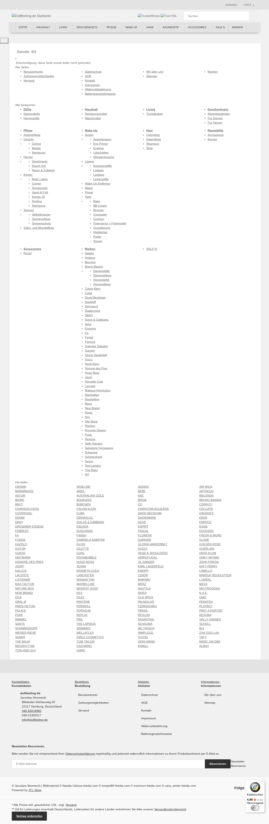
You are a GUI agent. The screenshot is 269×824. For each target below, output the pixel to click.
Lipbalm (98, 170)
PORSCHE (83, 610)
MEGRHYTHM (24, 646)
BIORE (19, 500)
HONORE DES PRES (29, 562)
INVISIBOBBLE (86, 557)
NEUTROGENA (209, 588)
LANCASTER (85, 575)
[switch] (255, 808)
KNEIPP (143, 570)
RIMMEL (21, 619)
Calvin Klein (92, 288)
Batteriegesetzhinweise (156, 734)
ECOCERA (206, 531)
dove (88, 324)
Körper (28, 174)
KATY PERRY (208, 566)
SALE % (151, 249)
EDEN (203, 517)
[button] (22, 681)
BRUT (19, 504)
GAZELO (21, 544)
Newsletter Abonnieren (238, 764)
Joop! (88, 377)
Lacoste (90, 386)
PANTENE (83, 601)
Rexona (90, 439)
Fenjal (89, 337)
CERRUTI (205, 504)
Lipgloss (98, 174)
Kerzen (212, 139)
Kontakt (146, 710)
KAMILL (143, 646)
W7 (87, 474)
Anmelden (231, 4)
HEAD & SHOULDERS (152, 553)
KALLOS (20, 570)
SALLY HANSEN (210, 619)
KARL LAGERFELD (151, 566)
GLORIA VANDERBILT (152, 544)
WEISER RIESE (25, 632)
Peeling (37, 201)
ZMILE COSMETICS (90, 637)
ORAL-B (20, 601)
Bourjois (90, 262)
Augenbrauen (102, 139)
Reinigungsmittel (96, 113)
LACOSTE (22, 575)
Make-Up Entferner (97, 183)
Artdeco (90, 257)
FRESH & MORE (210, 535)
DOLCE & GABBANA (90, 522)
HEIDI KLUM (207, 553)
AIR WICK (205, 486)
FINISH (81, 535)
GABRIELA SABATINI (90, 539)
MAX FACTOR (24, 584)
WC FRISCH (146, 628)
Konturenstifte (102, 165)
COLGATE (206, 508)
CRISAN (20, 486)
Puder (97, 236)
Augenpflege (32, 135)
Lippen (89, 161)
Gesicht (29, 139)
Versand (83, 710)
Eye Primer (100, 143)
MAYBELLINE (85, 584)
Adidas (89, 253)
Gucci (88, 359)
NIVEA (142, 593)
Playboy (90, 425)
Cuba (88, 293)
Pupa (88, 434)
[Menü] (262, 782)
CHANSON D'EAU (27, 508)
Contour (98, 219)
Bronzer (98, 210)
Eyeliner (98, 148)
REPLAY (82, 615)
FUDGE (20, 539)
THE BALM (22, 641)
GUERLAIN (206, 548)
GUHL (80, 553)
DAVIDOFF (206, 513)
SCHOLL (205, 624)
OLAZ (80, 597)
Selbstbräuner (41, 214)
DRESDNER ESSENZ (29, 526)
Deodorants (39, 161)
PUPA (19, 615)
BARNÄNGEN (24, 491)
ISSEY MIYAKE (209, 557)
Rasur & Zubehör (43, 170)
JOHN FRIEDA (209, 562)
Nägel (89, 188)
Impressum (148, 718)
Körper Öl (38, 196)
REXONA (205, 615)
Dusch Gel (39, 165)
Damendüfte (32, 113)
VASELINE (83, 486)
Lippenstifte (101, 179)
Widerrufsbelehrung (154, 726)
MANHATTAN (85, 579)
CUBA (80, 513)
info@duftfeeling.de (35, 719)
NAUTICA (144, 588)
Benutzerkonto (88, 695)
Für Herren (215, 122)
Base (96, 201)
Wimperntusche (103, 157)
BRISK (142, 500)
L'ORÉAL (205, 579)
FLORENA (145, 535)
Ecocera (90, 328)
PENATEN (206, 601)
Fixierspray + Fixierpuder (110, 223)
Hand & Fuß (40, 192)
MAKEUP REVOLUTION (215, 575)
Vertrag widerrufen (29, 816)
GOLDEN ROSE (210, 544)
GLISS (80, 544)
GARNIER (144, 539)
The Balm (91, 470)
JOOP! (19, 566)
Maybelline (92, 399)
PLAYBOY (205, 606)
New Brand (92, 408)
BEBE (141, 491)
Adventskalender (219, 113)
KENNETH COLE (87, 570)
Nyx (87, 417)
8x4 (201, 628)
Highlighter (100, 232)
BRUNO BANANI (210, 500)
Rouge (97, 241)
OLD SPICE (145, 597)
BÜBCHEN (83, 504)
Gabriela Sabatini (96, 346)
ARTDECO (206, 491)
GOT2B (20, 548)
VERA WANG (146, 641)
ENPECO (205, 522)
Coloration (153, 135)
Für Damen (215, 118)
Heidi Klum (92, 364)
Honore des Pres (96, 368)
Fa (86, 333)
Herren (28, 157)
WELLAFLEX (85, 632)
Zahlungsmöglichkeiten (93, 702)
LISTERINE (22, 579)
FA (17, 535)
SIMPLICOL (146, 632)
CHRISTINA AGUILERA (153, 508)
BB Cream (100, 205)
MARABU (144, 579)
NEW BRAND (24, 593)
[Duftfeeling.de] (11, 27)
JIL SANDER (146, 562)
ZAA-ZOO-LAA (209, 632)
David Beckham (95, 297)
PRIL (79, 619)
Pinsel (89, 192)
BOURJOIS (83, 500)
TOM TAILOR (85, 641)
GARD (80, 650)
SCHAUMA (145, 624)
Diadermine (92, 310)
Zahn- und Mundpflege (39, 227)
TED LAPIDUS (86, 624)
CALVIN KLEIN (86, 508)
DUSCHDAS (84, 531)
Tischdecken (154, 113)
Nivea (88, 412)
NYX (79, 593)
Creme (36, 143)
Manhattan (92, 395)
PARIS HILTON (25, 606)
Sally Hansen (93, 443)
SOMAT (20, 637)
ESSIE (203, 526)
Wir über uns (212, 695)
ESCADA (82, 526)
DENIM (20, 517)
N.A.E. (203, 593)
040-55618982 (31, 711)
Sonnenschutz (41, 223)
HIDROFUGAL (147, 557)
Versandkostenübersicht (170, 809)
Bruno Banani (94, 266)
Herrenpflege (102, 284)
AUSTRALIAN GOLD (90, 495)
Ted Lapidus (93, 465)
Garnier (90, 350)
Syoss (89, 461)
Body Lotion (40, 179)
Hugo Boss (92, 372)
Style (149, 148)
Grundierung (101, 227)
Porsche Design (95, 430)
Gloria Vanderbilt (96, 355)
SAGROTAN (146, 619)
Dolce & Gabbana (96, 319)
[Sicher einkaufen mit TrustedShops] (149, 15)
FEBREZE (22, 531)
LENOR (143, 575)
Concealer (100, 214)
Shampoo (152, 143)
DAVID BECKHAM (150, 513)
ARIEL (80, 491)
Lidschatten (101, 152)
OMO (202, 597)
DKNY (89, 315)
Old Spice (91, 421)
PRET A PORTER (210, 610)
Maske (36, 148)
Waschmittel (93, 118)
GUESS (20, 553)
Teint (88, 196)
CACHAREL (84, 646)
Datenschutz (149, 695)
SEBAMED (83, 628)
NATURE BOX (24, 588)
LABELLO (205, 570)
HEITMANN (22, 557)
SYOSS (143, 637)
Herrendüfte (32, 118)
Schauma (91, 452)
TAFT (203, 637)
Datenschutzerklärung (80, 753)
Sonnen (29, 210)
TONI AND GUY (25, 650)
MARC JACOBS (209, 641)
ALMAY (204, 646)
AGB (144, 702)
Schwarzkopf (93, 456)
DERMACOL (84, 517)
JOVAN (81, 566)
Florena (90, 341)
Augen (89, 135)
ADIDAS (143, 486)
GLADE (204, 539)
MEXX (203, 584)
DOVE (142, 522)
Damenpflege (102, 275)
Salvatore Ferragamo (99, 448)
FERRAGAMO (147, 606)
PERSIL (143, 610)
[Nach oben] (4, 40)
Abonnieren (217, 763)
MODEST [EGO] (87, 588)
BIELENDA (206, 495)
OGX (18, 597)
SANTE (20, 624)
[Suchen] (253, 15)
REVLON (144, 615)
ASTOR (20, 495)
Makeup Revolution (98, 390)
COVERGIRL (23, 513)
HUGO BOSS (85, 562)
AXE (141, 495)
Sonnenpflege (41, 219)
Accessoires (216, 135)
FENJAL (143, 531)
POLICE (20, 610)
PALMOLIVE (146, 601)
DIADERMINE (147, 517)
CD (140, 504)
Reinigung (38, 152)
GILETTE (82, 548)
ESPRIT (143, 526)
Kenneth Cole (94, 381)
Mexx (88, 403)
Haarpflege (153, 139)
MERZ (142, 584)
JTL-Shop (34, 790)
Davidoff (90, 302)
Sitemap (209, 702)
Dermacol (91, 306)
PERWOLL (83, 606)
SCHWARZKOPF (26, 628)
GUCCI (142, 548)
